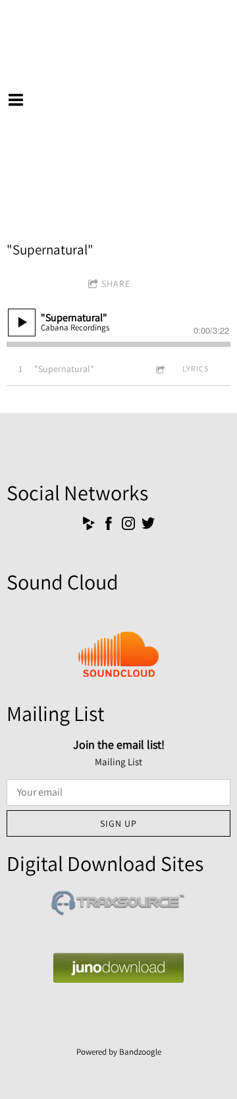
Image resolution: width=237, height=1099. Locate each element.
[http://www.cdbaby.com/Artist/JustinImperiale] (88, 526)
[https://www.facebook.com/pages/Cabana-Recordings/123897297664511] (108, 526)
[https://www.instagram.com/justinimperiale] (128, 526)
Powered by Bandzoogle (118, 1051)
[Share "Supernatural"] (159, 369)
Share (115, 283)
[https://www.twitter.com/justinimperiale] (148, 526)
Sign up (118, 823)
